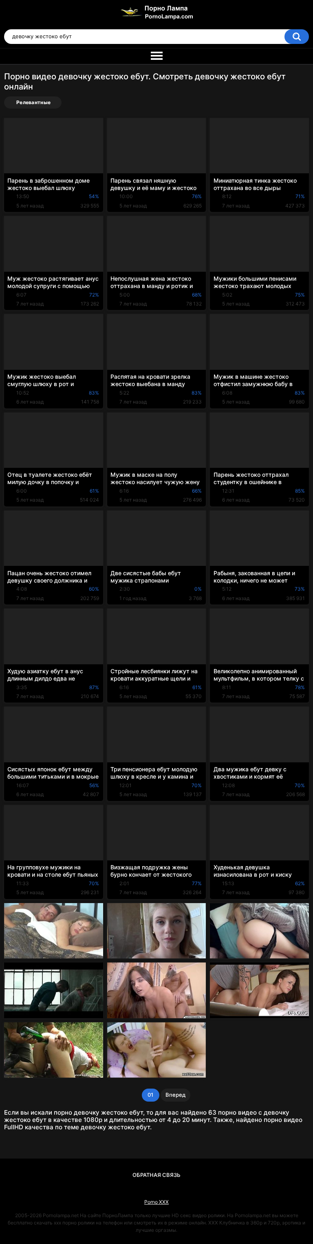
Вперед (175, 1094)
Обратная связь (156, 1175)
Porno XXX (156, 1202)
